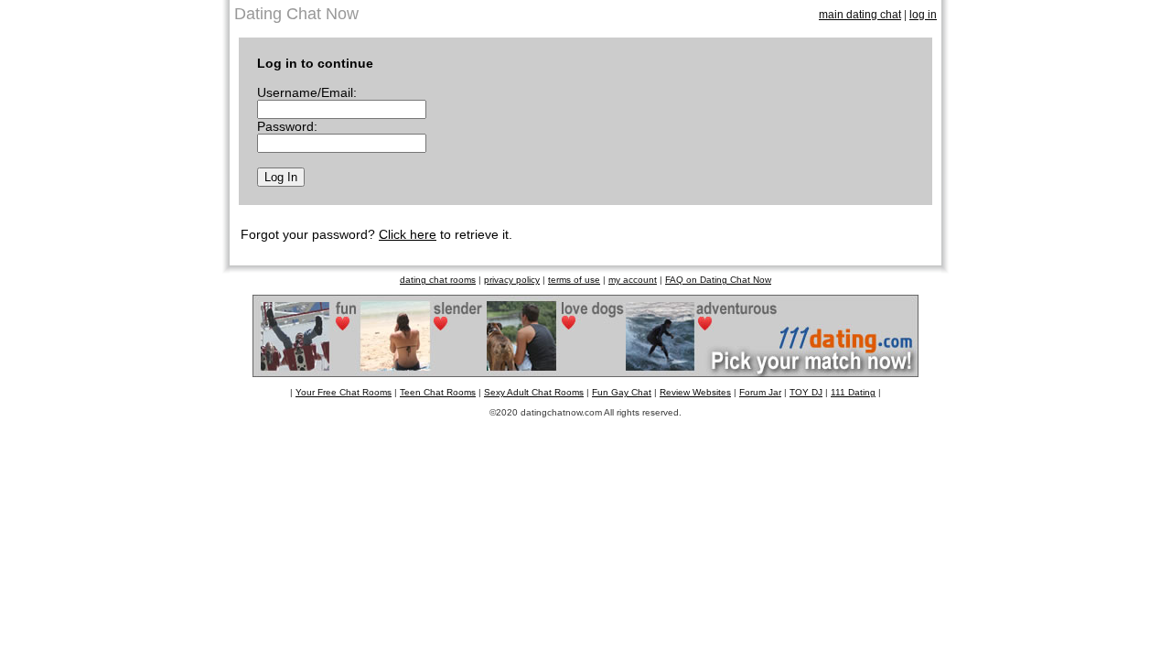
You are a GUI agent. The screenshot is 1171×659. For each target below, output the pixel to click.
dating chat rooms (438, 280)
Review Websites (695, 392)
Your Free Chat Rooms (343, 392)
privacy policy (512, 280)
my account (632, 280)
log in (923, 14)
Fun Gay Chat (621, 392)
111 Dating (853, 392)
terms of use (574, 280)
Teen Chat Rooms (438, 392)
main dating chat (860, 14)
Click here (407, 234)
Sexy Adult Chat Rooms (534, 392)
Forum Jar (760, 392)
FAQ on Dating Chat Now (718, 280)
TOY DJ (806, 392)
